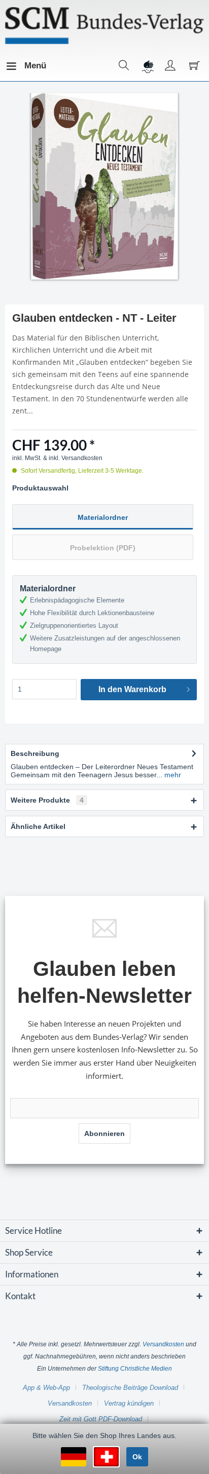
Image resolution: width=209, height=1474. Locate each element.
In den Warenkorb (132, 689)
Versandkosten (163, 1344)
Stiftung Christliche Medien (135, 1368)
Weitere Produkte (47, 800)
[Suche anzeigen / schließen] (124, 66)
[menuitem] (14, 66)
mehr (171, 775)
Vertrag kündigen (129, 1403)
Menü (26, 65)
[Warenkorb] (193, 66)
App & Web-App (46, 1387)
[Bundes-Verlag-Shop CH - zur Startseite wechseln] (104, 25)
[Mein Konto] (170, 66)
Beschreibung (35, 753)
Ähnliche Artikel (38, 826)
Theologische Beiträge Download (130, 1387)
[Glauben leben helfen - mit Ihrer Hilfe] (147, 66)
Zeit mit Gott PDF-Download (100, 1419)
